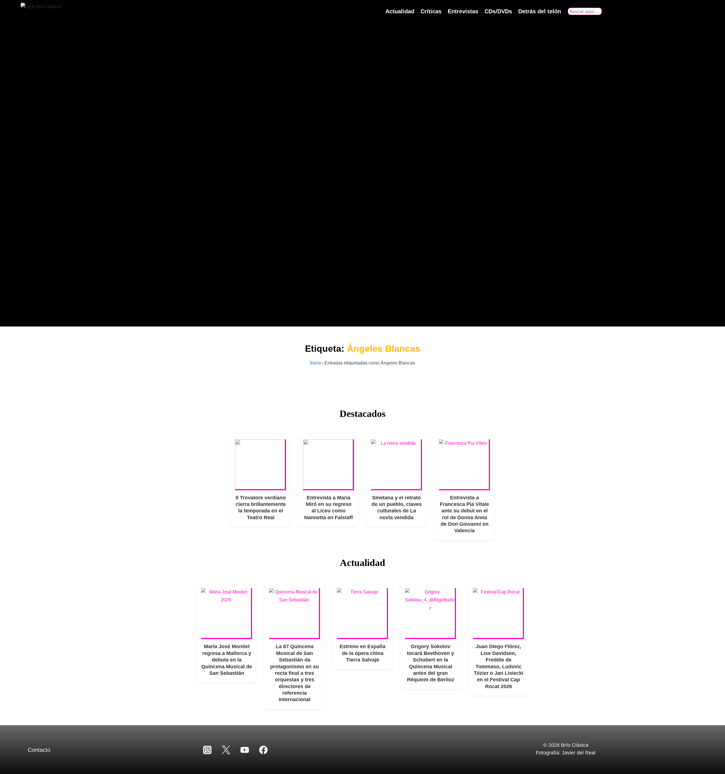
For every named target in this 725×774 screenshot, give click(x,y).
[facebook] (263, 749)
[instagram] (207, 749)
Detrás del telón (539, 11)
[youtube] (244, 749)
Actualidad (399, 11)
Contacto (39, 750)
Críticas (431, 11)
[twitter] (226, 749)
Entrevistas (463, 11)
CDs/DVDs (498, 11)
